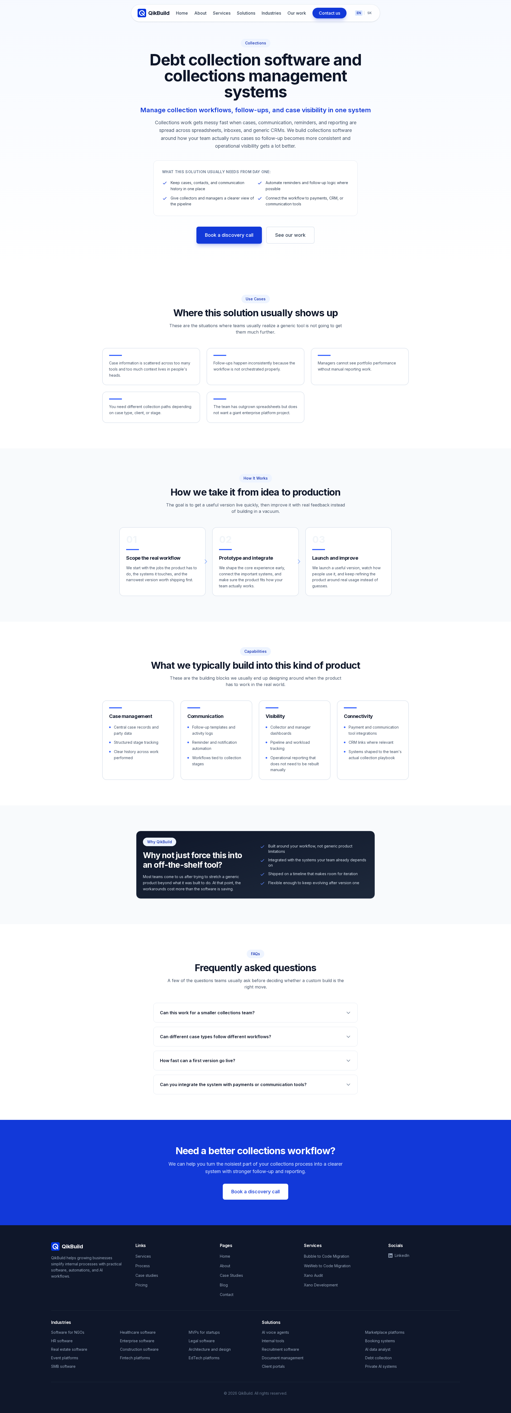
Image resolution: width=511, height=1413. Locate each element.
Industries (271, 13)
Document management (282, 1358)
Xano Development (321, 1285)
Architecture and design (210, 1349)
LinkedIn (402, 1255)
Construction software (139, 1349)
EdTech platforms (204, 1358)
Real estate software (69, 1349)
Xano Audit (313, 1275)
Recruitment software (280, 1349)
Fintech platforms (135, 1358)
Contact (226, 1294)
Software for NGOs (67, 1332)
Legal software (202, 1341)
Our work (296, 13)
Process (142, 1266)
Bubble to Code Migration (326, 1256)
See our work (290, 235)
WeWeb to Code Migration (327, 1266)
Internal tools (273, 1341)
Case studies (146, 1275)
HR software (62, 1341)
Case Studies (231, 1275)
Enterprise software (137, 1341)
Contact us (329, 13)
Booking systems (380, 1341)
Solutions (246, 13)
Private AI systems (381, 1366)
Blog (224, 1285)
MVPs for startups (204, 1332)
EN (359, 13)
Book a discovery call (229, 235)
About (200, 13)
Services (221, 13)
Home (182, 13)
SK (369, 13)
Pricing (141, 1285)
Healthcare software (138, 1332)
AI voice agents (275, 1332)
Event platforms (64, 1358)
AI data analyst (377, 1349)
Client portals (273, 1366)
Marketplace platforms (385, 1332)
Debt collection (378, 1358)
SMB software (63, 1366)
